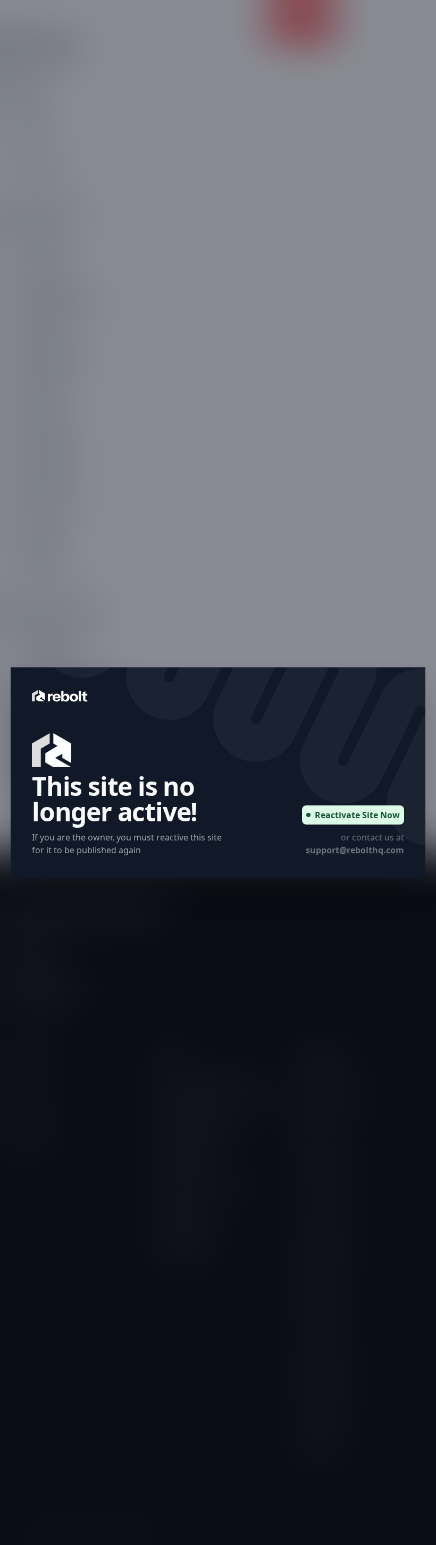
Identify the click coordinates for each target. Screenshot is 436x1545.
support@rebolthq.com (355, 850)
